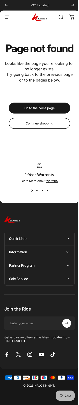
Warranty (52, 181)
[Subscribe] (63, 333)
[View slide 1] (31, 190)
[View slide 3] (42, 190)
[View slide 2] (37, 190)
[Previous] (6, 5)
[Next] (73, 5)
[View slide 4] (47, 190)
